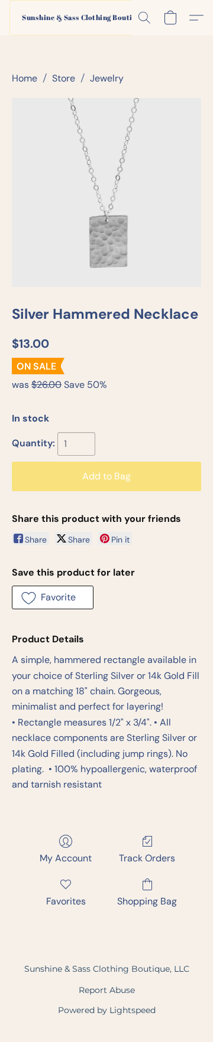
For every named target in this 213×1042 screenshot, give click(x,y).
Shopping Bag (147, 901)
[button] (83, 17)
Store (63, 78)
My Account (66, 858)
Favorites (66, 901)
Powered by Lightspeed (107, 1010)
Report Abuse (107, 990)
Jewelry (107, 78)
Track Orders (147, 858)
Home (24, 78)
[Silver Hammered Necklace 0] (106, 192)
